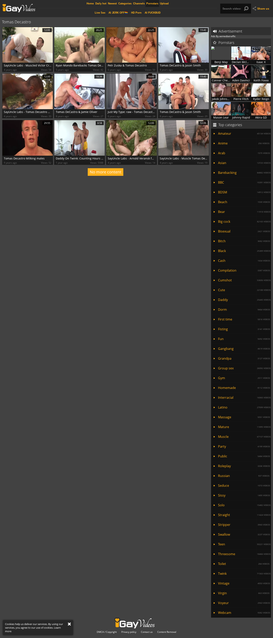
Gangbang (244, 348)
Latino (244, 407)
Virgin (243, 593)
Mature (244, 427)
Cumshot (244, 280)
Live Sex (100, 12)
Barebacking (244, 172)
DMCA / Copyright (107, 632)
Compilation (244, 270)
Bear (244, 212)
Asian (244, 163)
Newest (112, 3)
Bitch (244, 241)
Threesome (244, 554)
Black (244, 251)
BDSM (244, 192)
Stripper (244, 524)
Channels (139, 3)
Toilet (243, 564)
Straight (244, 515)
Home (90, 3)
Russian (243, 476)
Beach (244, 202)
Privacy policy (128, 632)
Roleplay (244, 466)
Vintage (244, 583)
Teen (244, 544)
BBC (244, 182)
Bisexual (244, 231)
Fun (244, 339)
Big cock (244, 221)
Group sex (244, 368)
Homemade (244, 388)
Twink (244, 573)
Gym (244, 378)
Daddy (244, 300)
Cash (244, 260)
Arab (244, 153)
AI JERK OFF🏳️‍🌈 (118, 12)
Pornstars (152, 3)
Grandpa (244, 358)
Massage (244, 417)
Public (244, 456)
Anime (243, 143)
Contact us (147, 632)
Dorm (244, 309)
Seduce (244, 485)
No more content (105, 172)
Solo (244, 505)
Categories (125, 3)
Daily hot (100, 3)
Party (244, 446)
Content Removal (166, 632)
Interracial (244, 397)
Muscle (244, 436)
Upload (164, 3)
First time (244, 319)
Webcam (244, 612)
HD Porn (136, 12)
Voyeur (244, 603)
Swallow (244, 534)
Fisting (244, 329)
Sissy (244, 495)
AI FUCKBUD (152, 12)
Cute (244, 290)
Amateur (244, 133)
